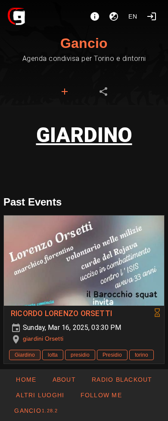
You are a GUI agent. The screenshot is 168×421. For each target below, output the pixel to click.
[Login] (151, 16)
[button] (40, 395)
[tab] (64, 91)
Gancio (84, 43)
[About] (94, 16)
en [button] (133, 16)
